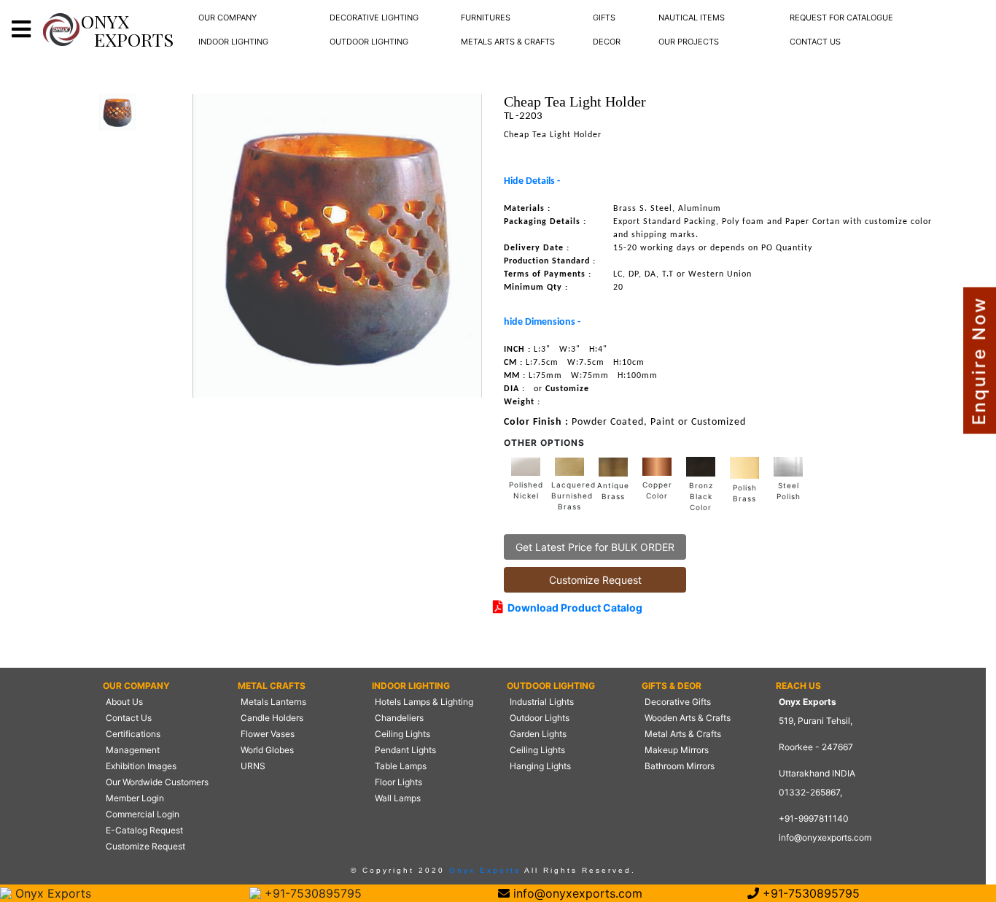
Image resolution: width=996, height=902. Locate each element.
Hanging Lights (540, 765)
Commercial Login (142, 814)
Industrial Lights (542, 701)
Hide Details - (532, 181)
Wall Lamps (398, 798)
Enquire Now (978, 360)
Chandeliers (399, 717)
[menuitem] (227, 18)
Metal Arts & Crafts (683, 733)
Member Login (135, 798)
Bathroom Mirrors (680, 765)
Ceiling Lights (402, 733)
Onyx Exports (483, 870)
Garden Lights (538, 733)
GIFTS (604, 17)
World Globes (267, 749)
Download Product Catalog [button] (572, 607)
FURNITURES (485, 17)
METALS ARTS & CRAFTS (508, 41)
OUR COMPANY (227, 17)
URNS (253, 765)
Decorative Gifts (678, 701)
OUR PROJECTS (688, 41)
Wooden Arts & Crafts (688, 717)
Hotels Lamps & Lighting (424, 701)
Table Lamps (401, 765)
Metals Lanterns (273, 701)
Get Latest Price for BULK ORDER (594, 547)
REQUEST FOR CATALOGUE (841, 17)
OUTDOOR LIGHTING (369, 41)
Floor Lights (398, 781)
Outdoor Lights (539, 717)
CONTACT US (815, 41)
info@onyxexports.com (825, 837)
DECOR (606, 41)
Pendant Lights (405, 749)
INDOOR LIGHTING (233, 41)
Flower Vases (268, 733)
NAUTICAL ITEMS (691, 17)
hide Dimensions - (542, 322)
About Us (124, 701)
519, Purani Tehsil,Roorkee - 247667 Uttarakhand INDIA (817, 747)
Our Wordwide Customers (157, 781)
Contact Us (129, 717)
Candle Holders (272, 717)
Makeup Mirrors (677, 749)
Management (133, 749)
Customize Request (595, 580)
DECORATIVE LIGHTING (374, 17)
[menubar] (227, 18)
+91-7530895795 (311, 893)
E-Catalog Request (144, 830)
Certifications (133, 733)
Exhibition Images (141, 765)
